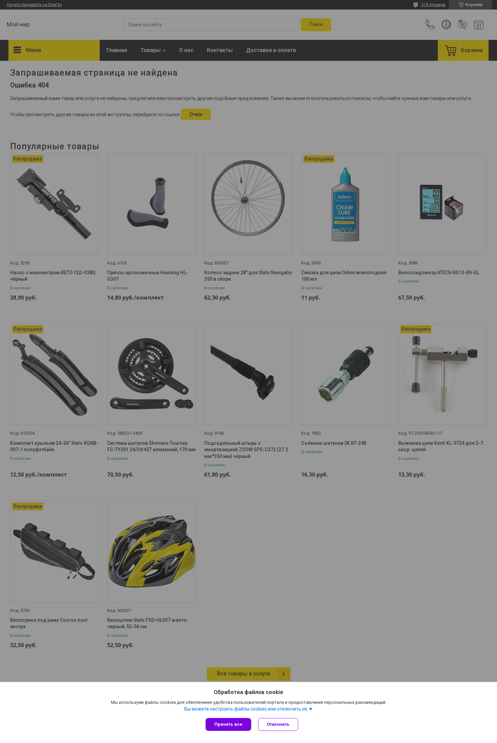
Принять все (228, 724)
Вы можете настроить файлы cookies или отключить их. (246, 709)
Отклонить (278, 724)
